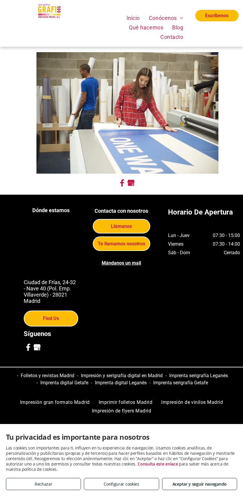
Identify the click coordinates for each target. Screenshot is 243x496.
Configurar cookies (121, 484)
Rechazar (43, 484)
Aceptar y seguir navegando (199, 484)
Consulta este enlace (158, 464)
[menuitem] (133, 18)
